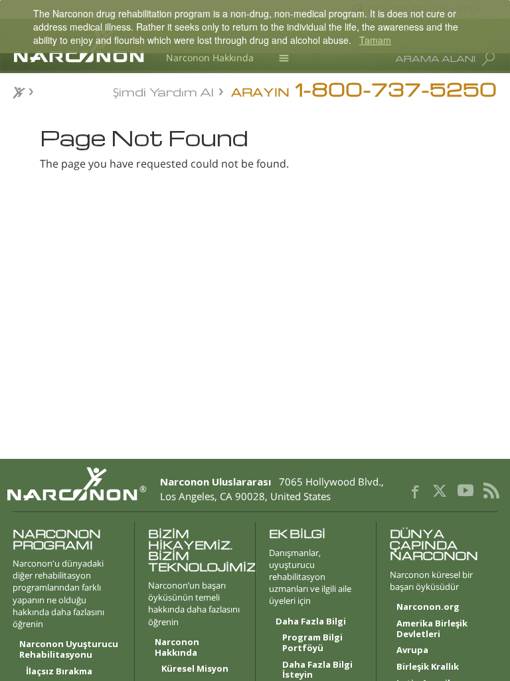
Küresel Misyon (194, 669)
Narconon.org (428, 607)
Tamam (375, 40)
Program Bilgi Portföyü (312, 643)
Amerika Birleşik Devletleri (432, 629)
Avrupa (412, 650)
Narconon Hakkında (210, 57)
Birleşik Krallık (427, 667)
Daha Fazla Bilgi (311, 621)
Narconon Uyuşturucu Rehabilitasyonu (68, 649)
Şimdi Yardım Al (163, 91)
